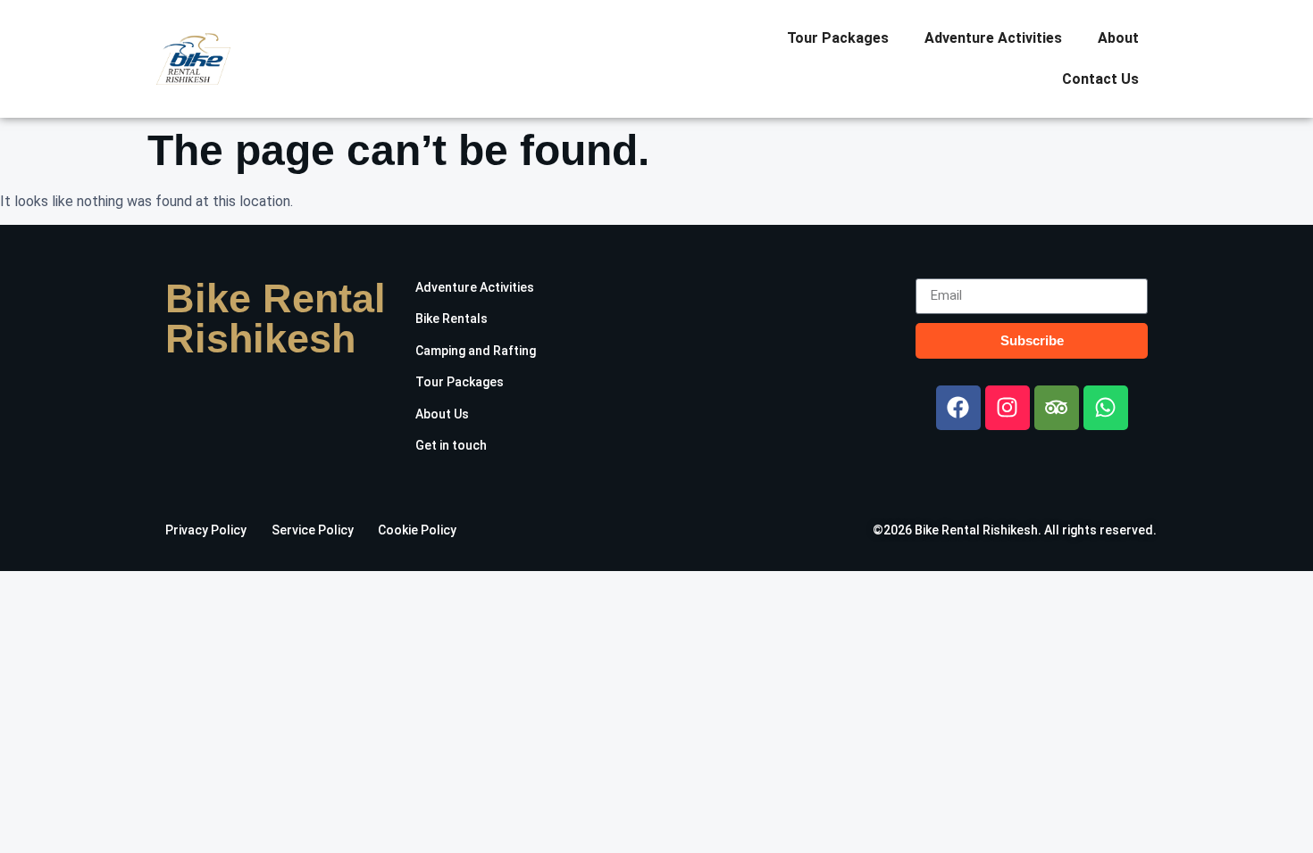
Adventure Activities (993, 37)
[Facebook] (958, 407)
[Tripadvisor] (1056, 407)
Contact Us (1100, 78)
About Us (442, 414)
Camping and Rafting (475, 351)
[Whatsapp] (1105, 407)
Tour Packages (838, 37)
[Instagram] (1007, 407)
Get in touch (451, 445)
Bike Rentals (451, 318)
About (1118, 37)
